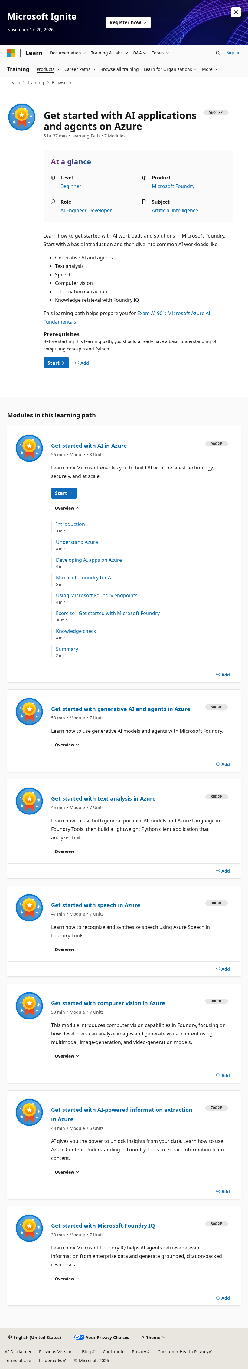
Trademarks (50, 1360)
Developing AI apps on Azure (89, 560)
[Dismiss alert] (236, 12)
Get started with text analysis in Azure (103, 798)
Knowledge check (76, 631)
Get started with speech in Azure (95, 905)
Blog (86, 1351)
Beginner (70, 186)
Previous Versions (57, 1351)
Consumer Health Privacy (183, 1351)
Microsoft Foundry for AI (84, 577)
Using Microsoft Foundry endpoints (97, 595)
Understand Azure (77, 542)
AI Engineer (73, 210)
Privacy (139, 1351)
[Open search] (218, 53)
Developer (100, 210)
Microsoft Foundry (173, 186)
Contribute (114, 1351)
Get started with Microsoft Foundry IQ (103, 1225)
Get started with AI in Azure (89, 445)
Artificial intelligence (175, 210)
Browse (59, 82)
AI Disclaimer (18, 1351)
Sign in (234, 52)
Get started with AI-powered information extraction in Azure (121, 1114)
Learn (14, 82)
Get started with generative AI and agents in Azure (120, 708)
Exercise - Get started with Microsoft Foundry (108, 613)
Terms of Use (18, 1360)
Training (35, 82)
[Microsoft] (11, 53)
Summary (67, 649)
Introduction (70, 524)
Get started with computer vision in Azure (108, 1003)
